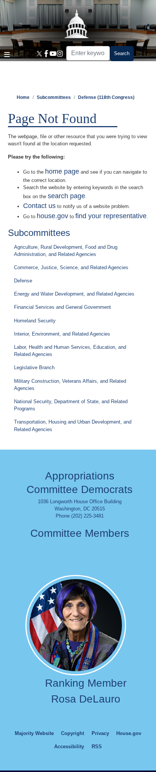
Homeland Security (35, 321)
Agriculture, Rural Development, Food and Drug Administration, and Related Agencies (65, 250)
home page (62, 171)
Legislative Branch (34, 367)
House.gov (128, 733)
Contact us (39, 206)
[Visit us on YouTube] (51, 53)
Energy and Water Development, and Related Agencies (74, 294)
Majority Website (34, 733)
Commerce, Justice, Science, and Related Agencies (71, 267)
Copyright (72, 733)
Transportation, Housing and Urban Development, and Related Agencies (72, 425)
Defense (23, 281)
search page (66, 196)
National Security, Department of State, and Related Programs (71, 405)
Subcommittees (54, 97)
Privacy (100, 733)
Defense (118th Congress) (106, 97)
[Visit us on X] (38, 53)
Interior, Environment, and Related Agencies (62, 334)
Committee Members (79, 533)
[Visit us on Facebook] (45, 53)
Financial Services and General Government (62, 307)
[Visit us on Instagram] (58, 53)
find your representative (111, 216)
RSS (97, 746)
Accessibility (69, 746)
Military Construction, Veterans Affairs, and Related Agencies (70, 384)
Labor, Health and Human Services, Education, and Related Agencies (70, 350)
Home (23, 97)
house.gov (52, 216)
